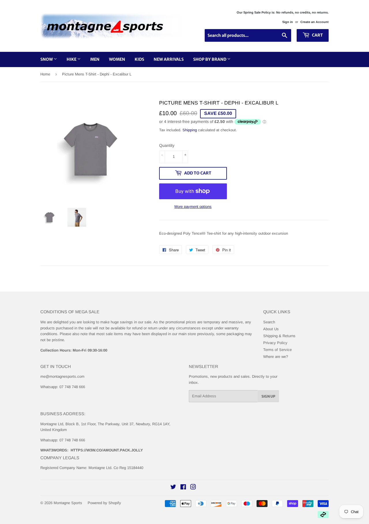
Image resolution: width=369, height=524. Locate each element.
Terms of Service (277, 350)
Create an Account (314, 22)
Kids (139, 59)
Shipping (189, 130)
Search (269, 322)
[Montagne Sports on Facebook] (183, 488)
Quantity (166, 145)
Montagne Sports (68, 503)
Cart (317, 35)
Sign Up (268, 396)
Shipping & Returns (279, 336)
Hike (72, 59)
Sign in (287, 22)
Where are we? (275, 356)
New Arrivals (169, 59)
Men (94, 59)
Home (45, 74)
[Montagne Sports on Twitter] (173, 488)
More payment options (193, 206)
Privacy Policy (275, 343)
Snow (47, 59)
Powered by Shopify (104, 503)
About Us (271, 329)
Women (117, 59)
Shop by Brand (210, 59)
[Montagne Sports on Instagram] (193, 488)
